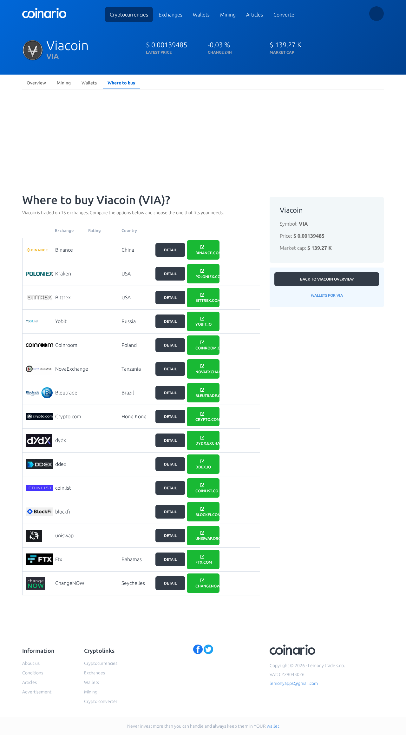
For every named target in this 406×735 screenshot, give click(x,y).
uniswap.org (207, 538)
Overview (36, 82)
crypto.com (207, 419)
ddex (60, 464)
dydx (60, 440)
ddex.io (203, 467)
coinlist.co (206, 491)
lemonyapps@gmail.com (294, 683)
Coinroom (66, 345)
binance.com (207, 253)
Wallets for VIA (327, 295)
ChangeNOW (69, 583)
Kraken (63, 273)
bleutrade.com (207, 396)
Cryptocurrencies (129, 14)
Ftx (58, 559)
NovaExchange (71, 369)
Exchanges (170, 14)
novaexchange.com (207, 372)
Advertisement (36, 691)
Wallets (201, 14)
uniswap (64, 535)
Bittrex (63, 297)
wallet (273, 726)
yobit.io (203, 324)
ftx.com (203, 562)
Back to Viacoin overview (327, 279)
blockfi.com (207, 515)
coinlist (63, 488)
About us (31, 663)
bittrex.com (207, 300)
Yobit (61, 321)
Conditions (32, 672)
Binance (64, 250)
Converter (284, 14)
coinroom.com (207, 348)
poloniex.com (207, 277)
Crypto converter (100, 701)
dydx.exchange (207, 443)
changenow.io (207, 586)
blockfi (62, 511)
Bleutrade (66, 392)
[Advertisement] (203, 139)
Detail (170, 250)
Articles (254, 14)
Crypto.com (68, 416)
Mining (228, 14)
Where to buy (121, 82)
